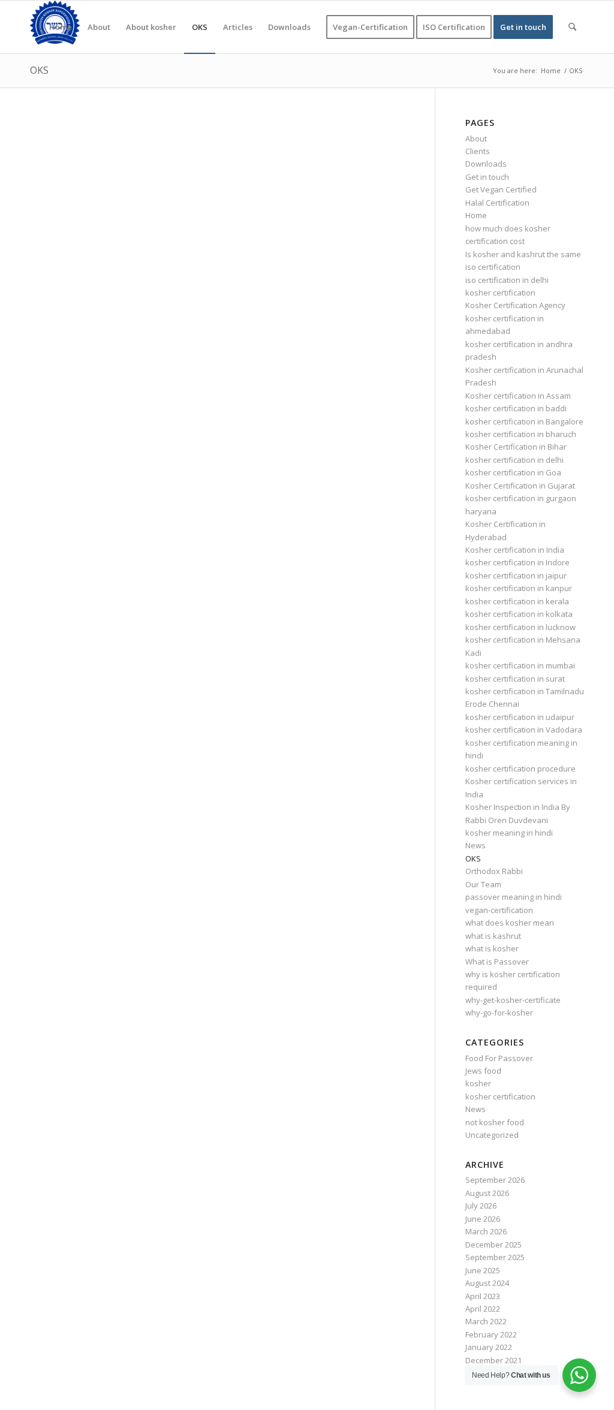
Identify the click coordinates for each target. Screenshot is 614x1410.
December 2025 (493, 1244)
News (475, 845)
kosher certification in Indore (517, 562)
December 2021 (493, 1360)
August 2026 (487, 1193)
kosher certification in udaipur (519, 717)
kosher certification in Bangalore (524, 421)
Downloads (486, 163)
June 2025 (482, 1270)
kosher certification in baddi (516, 408)
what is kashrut (493, 935)
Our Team (483, 884)
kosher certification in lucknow (520, 627)
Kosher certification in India (514, 549)
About (476, 138)
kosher (478, 1083)
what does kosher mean (509, 922)
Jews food (483, 1070)
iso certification (492, 266)
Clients (477, 151)
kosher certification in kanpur (518, 588)
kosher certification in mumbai (520, 665)
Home (476, 215)
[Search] (572, 27)
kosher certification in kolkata (519, 613)
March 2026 (486, 1231)
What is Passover (497, 961)
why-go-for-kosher (499, 1012)
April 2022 (482, 1308)
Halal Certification (497, 202)
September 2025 (495, 1257)
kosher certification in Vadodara (523, 729)
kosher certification (500, 292)
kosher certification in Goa (513, 472)
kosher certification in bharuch (520, 434)
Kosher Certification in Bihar (516, 446)
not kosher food (494, 1122)
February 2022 (491, 1334)
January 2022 (488, 1347)
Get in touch (487, 176)
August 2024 (487, 1283)
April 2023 (482, 1296)
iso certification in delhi (507, 280)
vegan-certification (499, 910)
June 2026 (482, 1218)
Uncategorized (492, 1134)
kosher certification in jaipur (516, 575)
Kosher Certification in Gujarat (520, 485)
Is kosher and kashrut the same (523, 254)
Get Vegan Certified (501, 189)
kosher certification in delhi (514, 459)
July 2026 (480, 1205)
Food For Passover (499, 1058)
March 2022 (486, 1321)
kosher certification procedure (520, 768)
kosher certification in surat (515, 678)
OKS (39, 70)
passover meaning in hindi (513, 896)
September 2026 (495, 1179)
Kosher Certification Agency (515, 305)
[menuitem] (60, 27)
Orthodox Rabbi (494, 871)
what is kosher (492, 948)
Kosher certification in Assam (518, 395)
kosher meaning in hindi (509, 832)
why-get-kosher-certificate (513, 1000)
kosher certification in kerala (517, 601)
